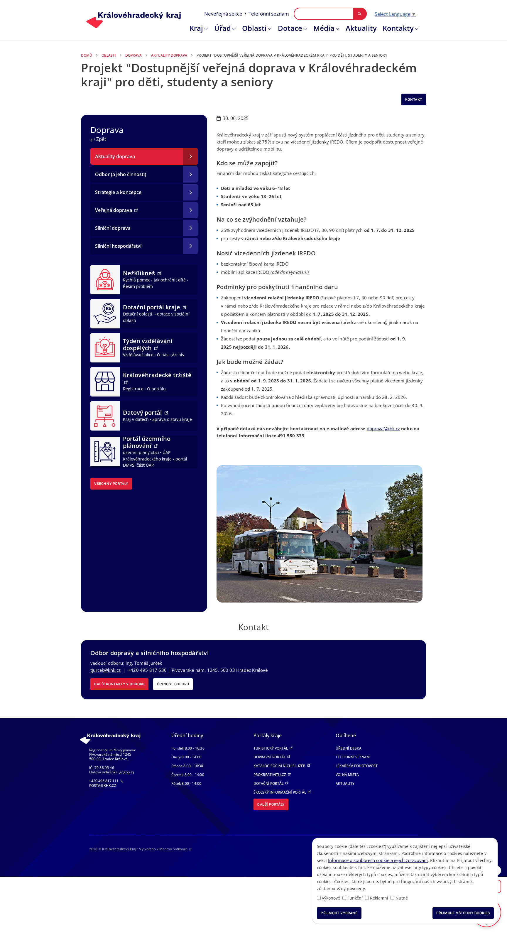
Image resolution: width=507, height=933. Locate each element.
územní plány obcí (141, 452)
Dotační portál (269, 783)
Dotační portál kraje (152, 307)
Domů (86, 55)
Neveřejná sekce (223, 13)
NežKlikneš (139, 273)
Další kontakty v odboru (119, 684)
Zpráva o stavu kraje (172, 419)
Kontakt (413, 99)
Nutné (402, 898)
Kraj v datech (136, 419)
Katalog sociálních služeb (280, 765)
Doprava (133, 55)
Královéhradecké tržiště (157, 375)
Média (323, 28)
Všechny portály (111, 484)
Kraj (196, 28)
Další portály (271, 804)
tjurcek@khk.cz (105, 670)
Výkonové (331, 898)
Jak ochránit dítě (170, 280)
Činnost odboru (173, 684)
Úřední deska (348, 748)
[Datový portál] (105, 415)
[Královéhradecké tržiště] (105, 381)
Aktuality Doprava (169, 55)
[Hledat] (359, 13)
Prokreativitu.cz (270, 774)
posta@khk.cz (102, 785)
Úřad (222, 28)
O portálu (156, 389)
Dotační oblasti (138, 314)
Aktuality (361, 28)
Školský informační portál (280, 792)
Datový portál (143, 412)
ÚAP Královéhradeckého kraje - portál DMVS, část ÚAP (155, 459)
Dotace (290, 28)
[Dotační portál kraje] (105, 313)
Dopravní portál (270, 757)
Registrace (133, 389)
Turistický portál (271, 748)
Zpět (100, 139)
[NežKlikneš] (105, 279)
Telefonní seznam (269, 13)
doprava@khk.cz (383, 428)
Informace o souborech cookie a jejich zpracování (378, 860)
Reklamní (379, 898)
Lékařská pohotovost (357, 765)
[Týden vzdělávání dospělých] (105, 347)
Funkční (355, 898)
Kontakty (398, 28)
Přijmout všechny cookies (463, 913)
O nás (162, 354)
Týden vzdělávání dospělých (148, 344)
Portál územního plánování (146, 442)
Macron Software (173, 848)
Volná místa (347, 774)
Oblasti (254, 28)
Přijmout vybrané (339, 913)
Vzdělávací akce (138, 354)
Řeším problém (138, 286)
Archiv (178, 354)
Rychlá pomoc (136, 280)
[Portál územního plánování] (105, 451)
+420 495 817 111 (104, 780)
